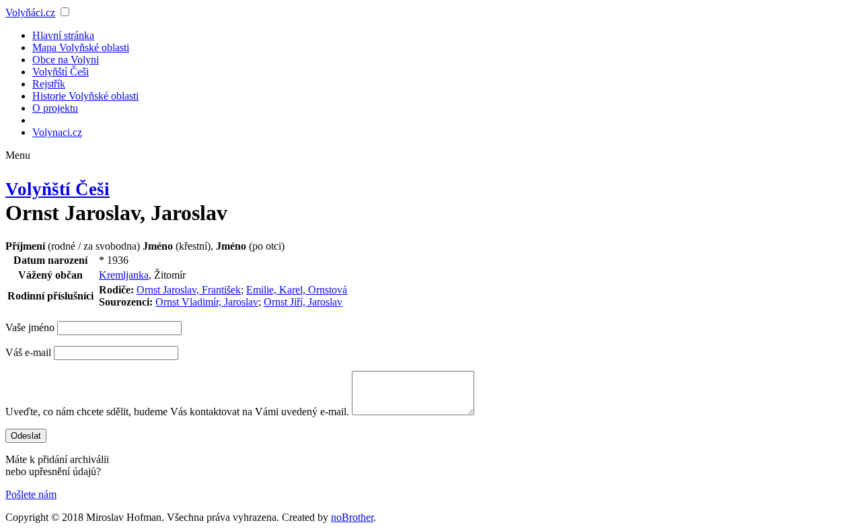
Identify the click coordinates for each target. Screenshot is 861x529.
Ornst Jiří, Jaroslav (303, 302)
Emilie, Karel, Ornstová (296, 289)
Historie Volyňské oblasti (85, 96)
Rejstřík (48, 84)
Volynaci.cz (57, 132)
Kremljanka (124, 275)
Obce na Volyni (65, 59)
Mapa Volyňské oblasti (80, 47)
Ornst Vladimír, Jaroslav (206, 302)
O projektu (55, 108)
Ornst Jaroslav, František (189, 289)
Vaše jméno (29, 327)
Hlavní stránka (63, 35)
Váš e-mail (28, 352)
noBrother (352, 517)
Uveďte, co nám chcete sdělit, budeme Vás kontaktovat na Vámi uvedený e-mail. (177, 411)
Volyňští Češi (60, 71)
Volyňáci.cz (30, 12)
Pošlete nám (31, 494)
